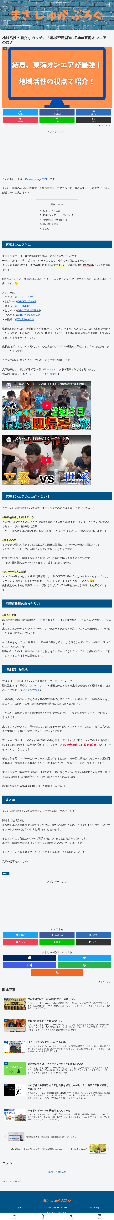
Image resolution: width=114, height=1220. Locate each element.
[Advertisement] (57, 152)
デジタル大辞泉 (31, 690)
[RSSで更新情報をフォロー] (57, 972)
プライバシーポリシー (57, 1207)
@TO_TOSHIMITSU (28, 310)
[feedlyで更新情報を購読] (84, 965)
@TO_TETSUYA (24, 297)
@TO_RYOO (22, 306)
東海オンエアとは (51, 210)
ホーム (20, 1207)
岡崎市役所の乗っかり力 (55, 219)
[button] (105, 623)
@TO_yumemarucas (28, 315)
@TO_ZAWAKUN (24, 319)
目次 (52, 204)
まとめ (46, 228)
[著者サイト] (29, 958)
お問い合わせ (93, 1207)
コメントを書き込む (57, 1172)
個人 (7, 873)
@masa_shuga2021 (36, 179)
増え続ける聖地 (50, 223)
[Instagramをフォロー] (29, 965)
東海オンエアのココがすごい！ (58, 215)
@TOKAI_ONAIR (26, 301)
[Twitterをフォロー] (84, 958)
